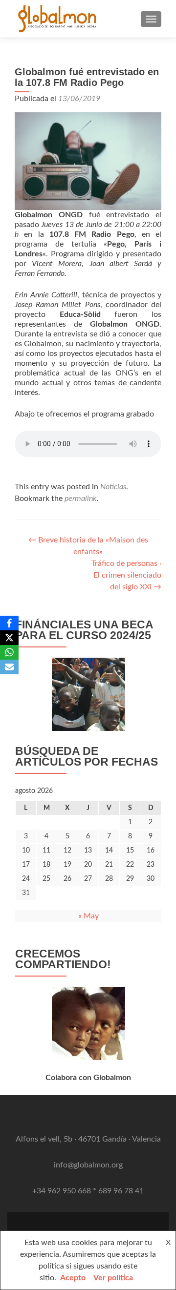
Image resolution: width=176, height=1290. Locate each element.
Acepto (73, 1278)
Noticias (113, 487)
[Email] (9, 667)
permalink (81, 498)
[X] (9, 637)
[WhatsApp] (9, 652)
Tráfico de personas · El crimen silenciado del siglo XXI (126, 575)
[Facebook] (9, 623)
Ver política (113, 1278)
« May (88, 916)
